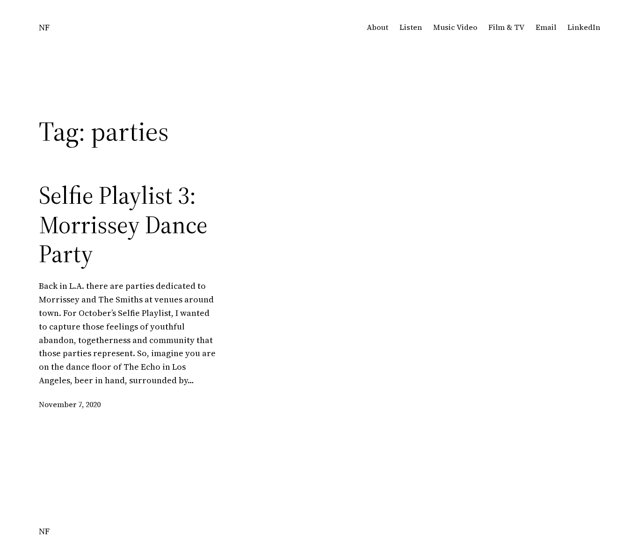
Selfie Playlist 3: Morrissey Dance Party (123, 224)
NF (44, 27)
